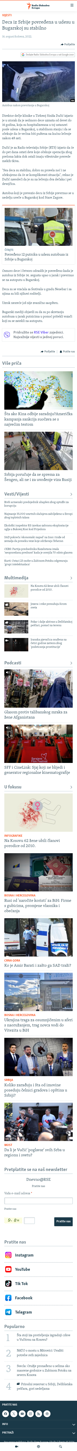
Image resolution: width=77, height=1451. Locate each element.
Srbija (8, 1080)
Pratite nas (63, 1221)
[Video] (16, 1446)
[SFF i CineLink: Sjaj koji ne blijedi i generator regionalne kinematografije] (38, 744)
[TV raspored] (47, 1413)
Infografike (13, 836)
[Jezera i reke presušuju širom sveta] (16, 609)
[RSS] (38, 1413)
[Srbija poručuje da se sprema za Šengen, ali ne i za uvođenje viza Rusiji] (38, 451)
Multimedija (16, 578)
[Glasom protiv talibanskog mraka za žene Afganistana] (38, 688)
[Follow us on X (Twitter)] (13, 1413)
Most (8, 1145)
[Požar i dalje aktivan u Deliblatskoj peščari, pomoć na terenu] (16, 627)
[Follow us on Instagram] (30, 1413)
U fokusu (12, 787)
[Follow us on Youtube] (22, 1413)
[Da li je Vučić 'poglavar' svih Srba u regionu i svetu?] (38, 1122)
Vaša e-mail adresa (18, 1193)
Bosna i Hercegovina (19, 895)
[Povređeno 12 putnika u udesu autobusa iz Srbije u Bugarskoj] (39, 227)
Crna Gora (12, 960)
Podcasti (12, 663)
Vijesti (7, 15)
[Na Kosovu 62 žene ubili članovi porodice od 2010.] (16, 591)
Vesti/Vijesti (16, 494)
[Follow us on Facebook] (5, 1413)
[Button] (68, 44)
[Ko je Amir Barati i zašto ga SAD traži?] (38, 937)
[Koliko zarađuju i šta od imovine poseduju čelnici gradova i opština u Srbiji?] (38, 1057)
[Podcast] (38, 1446)
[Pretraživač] (60, 1446)
